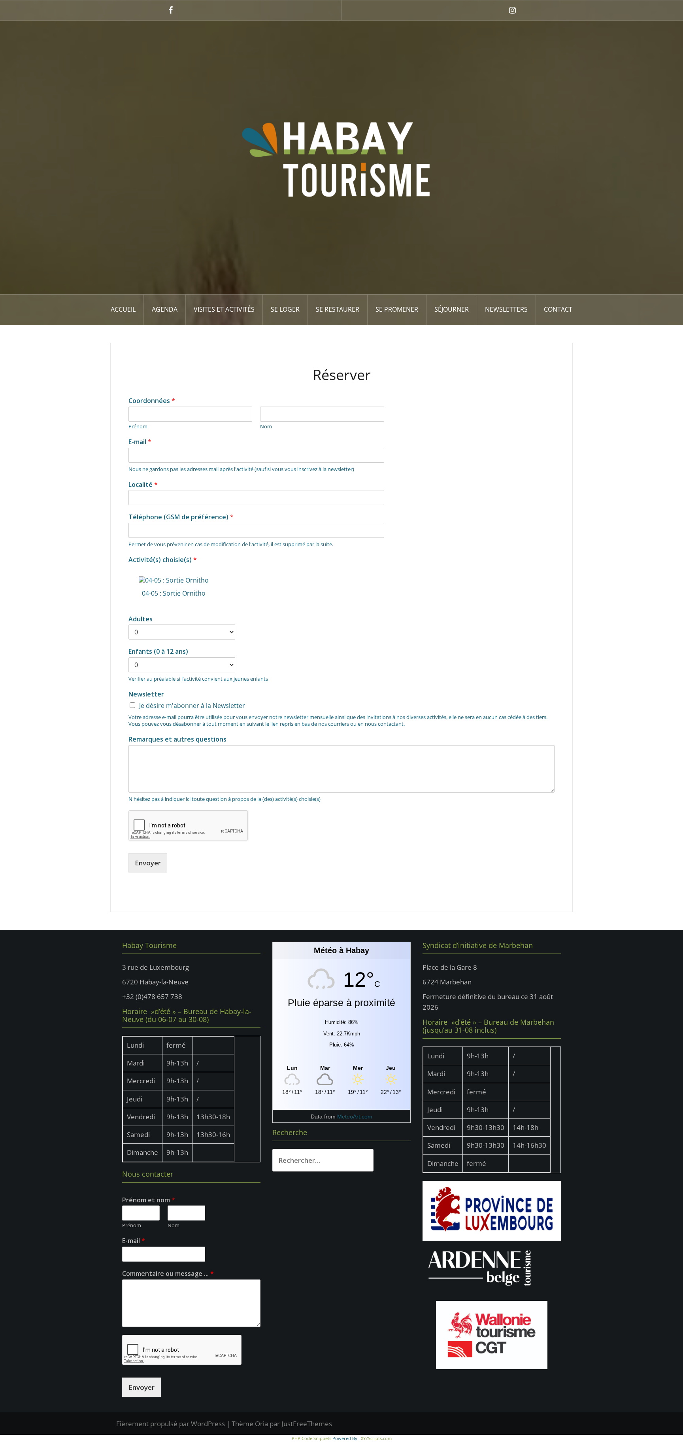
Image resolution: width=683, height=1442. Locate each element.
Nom (266, 426)
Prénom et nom (148, 1200)
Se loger (285, 309)
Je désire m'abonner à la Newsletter (192, 705)
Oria (261, 1423)
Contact (558, 309)
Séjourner (451, 309)
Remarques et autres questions (177, 739)
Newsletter (146, 694)
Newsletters (506, 309)
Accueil (123, 309)
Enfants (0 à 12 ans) (158, 651)
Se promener (396, 309)
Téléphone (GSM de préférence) (181, 517)
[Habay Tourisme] (341, 156)
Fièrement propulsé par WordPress (170, 1423)
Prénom (137, 426)
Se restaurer (337, 309)
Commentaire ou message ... (168, 1274)
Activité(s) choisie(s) (162, 560)
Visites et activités (224, 309)
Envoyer (148, 862)
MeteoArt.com (354, 1116)
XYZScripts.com (376, 1438)
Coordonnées (151, 401)
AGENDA (164, 309)
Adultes (140, 619)
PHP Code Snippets (311, 1438)
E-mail (139, 442)
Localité (143, 485)
